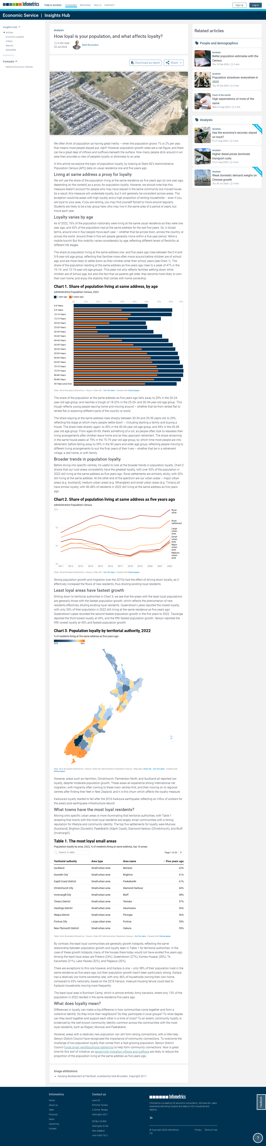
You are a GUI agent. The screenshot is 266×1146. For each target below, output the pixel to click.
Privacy (198, 1130)
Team (51, 1110)
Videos (9, 41)
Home (52, 1100)
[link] (255, 5)
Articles (9, 32)
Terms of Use (210, 1130)
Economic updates (15, 37)
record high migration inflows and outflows (122, 1051)
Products (53, 1114)
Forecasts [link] (8, 61)
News (51, 1119)
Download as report (147, 62)
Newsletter (11, 50)
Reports (9, 45)
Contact (52, 1128)
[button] (71, 5)
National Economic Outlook (19, 67)
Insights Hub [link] (10, 27)
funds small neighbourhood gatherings (89, 1047)
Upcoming (54, 1124)
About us (53, 1105)
